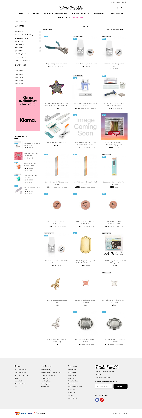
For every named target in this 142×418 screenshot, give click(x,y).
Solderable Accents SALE (23, 60)
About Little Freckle (20, 384)
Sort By (109, 30)
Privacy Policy (18, 381)
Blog (15, 387)
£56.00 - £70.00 (18, 83)
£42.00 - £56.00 (18, 80)
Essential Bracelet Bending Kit (56, 142)
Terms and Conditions (21, 375)
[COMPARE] (66, 41)
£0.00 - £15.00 (18, 71)
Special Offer (78, 17)
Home (21, 13)
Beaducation (72, 375)
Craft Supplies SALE (21, 54)
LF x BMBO (71, 392)
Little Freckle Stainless (75, 387)
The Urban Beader (74, 381)
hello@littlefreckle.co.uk (102, 377)
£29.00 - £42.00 (18, 77)
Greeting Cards (117, 13)
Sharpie (70, 395)
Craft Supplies (63, 17)
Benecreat (71, 384)
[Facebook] (97, 400)
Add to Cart (56, 53)
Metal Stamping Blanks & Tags (55, 13)
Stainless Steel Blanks (80, 13)
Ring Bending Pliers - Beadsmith (56, 64)
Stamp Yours (72, 389)
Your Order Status (20, 370)
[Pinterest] (102, 400)
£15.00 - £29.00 (18, 74)
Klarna (16, 378)
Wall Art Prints (100, 13)
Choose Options (114, 136)
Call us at (98, 374)
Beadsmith (71, 378)
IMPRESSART (72, 370)
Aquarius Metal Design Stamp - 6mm (85, 64)
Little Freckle (72, 372)
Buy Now (56, 57)
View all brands (72, 398)
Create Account (115, 2)
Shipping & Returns (20, 372)
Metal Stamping (33, 13)
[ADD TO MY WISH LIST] (66, 44)
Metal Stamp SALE (21, 57)
